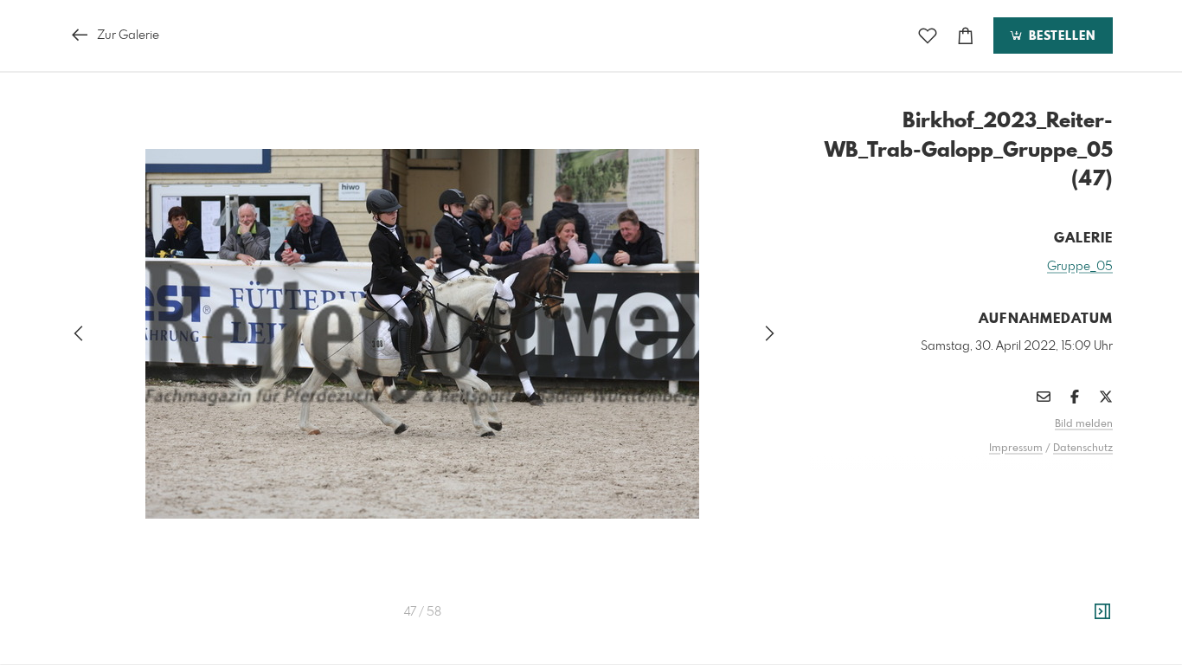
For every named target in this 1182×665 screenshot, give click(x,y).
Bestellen (1060, 36)
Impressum (1016, 448)
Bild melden (1084, 424)
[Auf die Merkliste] (927, 36)
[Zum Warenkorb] (965, 36)
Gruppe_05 (1080, 267)
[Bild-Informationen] (1102, 612)
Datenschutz (1083, 448)
